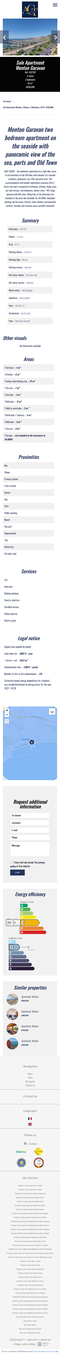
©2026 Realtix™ (16, 1339)
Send (17, 872)
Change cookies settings (24, 1344)
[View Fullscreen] (7, 721)
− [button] (7, 715)
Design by (46, 1344)
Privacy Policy (37, 1351)
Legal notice (32, 1339)
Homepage (7, 101)
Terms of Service (50, 1351)
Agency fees (45, 1339)
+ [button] (7, 710)
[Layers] (52, 711)
